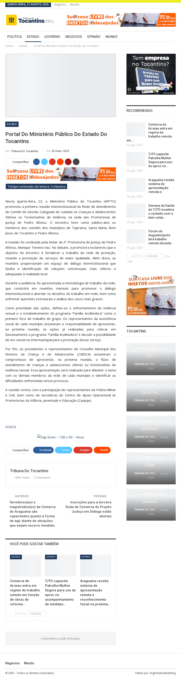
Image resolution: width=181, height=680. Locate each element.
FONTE (10, 427)
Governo (52, 37)
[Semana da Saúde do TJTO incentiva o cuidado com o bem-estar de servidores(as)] (135, 211)
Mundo (74, 4)
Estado (33, 37)
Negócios (60, 4)
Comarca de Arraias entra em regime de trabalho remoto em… (149, 132)
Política (14, 37)
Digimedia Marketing (163, 673)
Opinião (93, 37)
